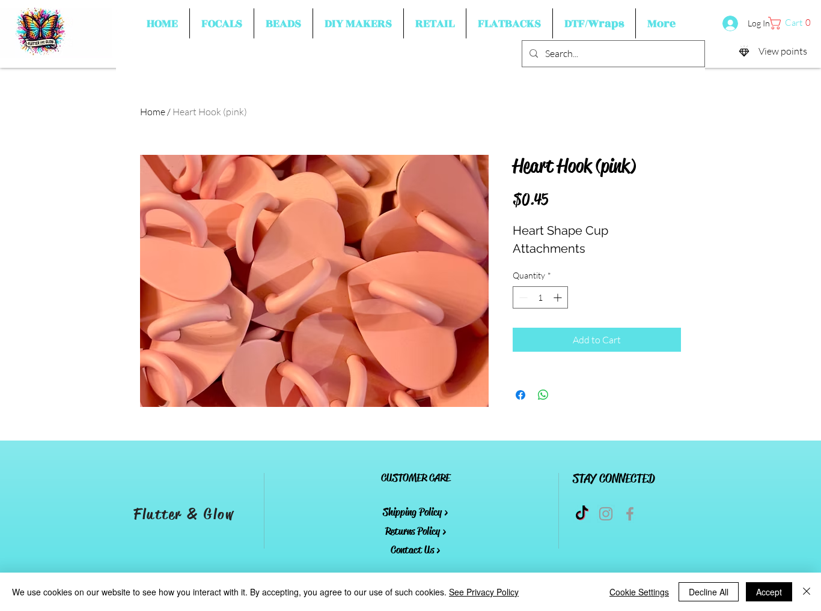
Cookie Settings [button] (639, 592)
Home (152, 112)
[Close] (806, 591)
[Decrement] (522, 297)
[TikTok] (582, 514)
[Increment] (558, 297)
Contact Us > (415, 549)
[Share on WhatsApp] (543, 395)
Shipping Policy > (415, 512)
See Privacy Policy (484, 592)
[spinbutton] (540, 297)
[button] (222, 23)
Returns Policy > (415, 531)
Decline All (708, 592)
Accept (769, 592)
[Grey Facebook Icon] (630, 514)
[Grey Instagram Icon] (606, 514)
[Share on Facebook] (520, 395)
